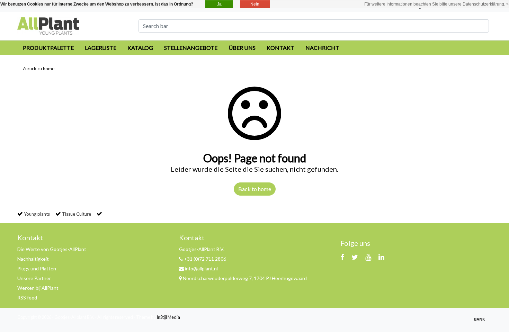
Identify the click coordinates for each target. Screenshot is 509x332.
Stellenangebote (190, 47)
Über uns (242, 47)
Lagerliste (100, 47)
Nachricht (322, 47)
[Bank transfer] (481, 321)
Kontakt (280, 47)
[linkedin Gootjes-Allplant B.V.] (381, 257)
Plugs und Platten (36, 268)
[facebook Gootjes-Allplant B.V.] (342, 257)
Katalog (140, 47)
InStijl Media (168, 317)
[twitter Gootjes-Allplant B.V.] (354, 257)
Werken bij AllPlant (38, 288)
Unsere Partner (34, 278)
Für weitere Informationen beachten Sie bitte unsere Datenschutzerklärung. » (436, 4)
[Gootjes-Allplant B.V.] (48, 25)
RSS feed (27, 297)
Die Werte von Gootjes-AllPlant (51, 249)
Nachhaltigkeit (33, 259)
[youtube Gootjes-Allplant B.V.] (368, 257)
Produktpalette (48, 47)
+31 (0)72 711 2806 (204, 259)
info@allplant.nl (201, 268)
